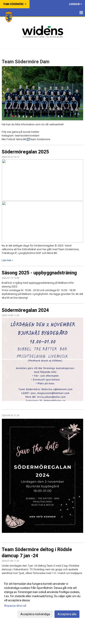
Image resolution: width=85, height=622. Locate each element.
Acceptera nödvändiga (35, 614)
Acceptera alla (67, 614)
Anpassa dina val (15, 605)
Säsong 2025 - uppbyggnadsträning (39, 273)
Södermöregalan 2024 (25, 310)
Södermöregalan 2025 (25, 152)
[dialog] (42, 598)
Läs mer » (7, 260)
